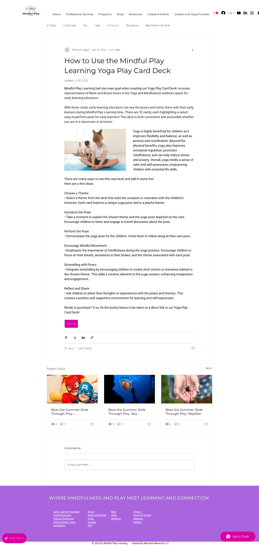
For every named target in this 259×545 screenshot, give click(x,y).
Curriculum (113, 25)
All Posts (51, 25)
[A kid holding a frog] (186, 389)
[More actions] (192, 50)
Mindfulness (69, 25)
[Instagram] (252, 13)
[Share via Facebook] (66, 337)
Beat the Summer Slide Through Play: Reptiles (184, 412)
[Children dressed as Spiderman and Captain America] (72, 389)
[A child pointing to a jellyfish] (129, 389)
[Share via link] (92, 337)
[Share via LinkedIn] (83, 337)
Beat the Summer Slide (158, 25)
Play (85, 25)
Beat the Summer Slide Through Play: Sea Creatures (127, 412)
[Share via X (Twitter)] (74, 337)
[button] (56, 14)
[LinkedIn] (245, 13)
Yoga (97, 25)
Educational (132, 25)
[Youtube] (239, 13)
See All (208, 368)
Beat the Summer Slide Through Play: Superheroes (69, 412)
